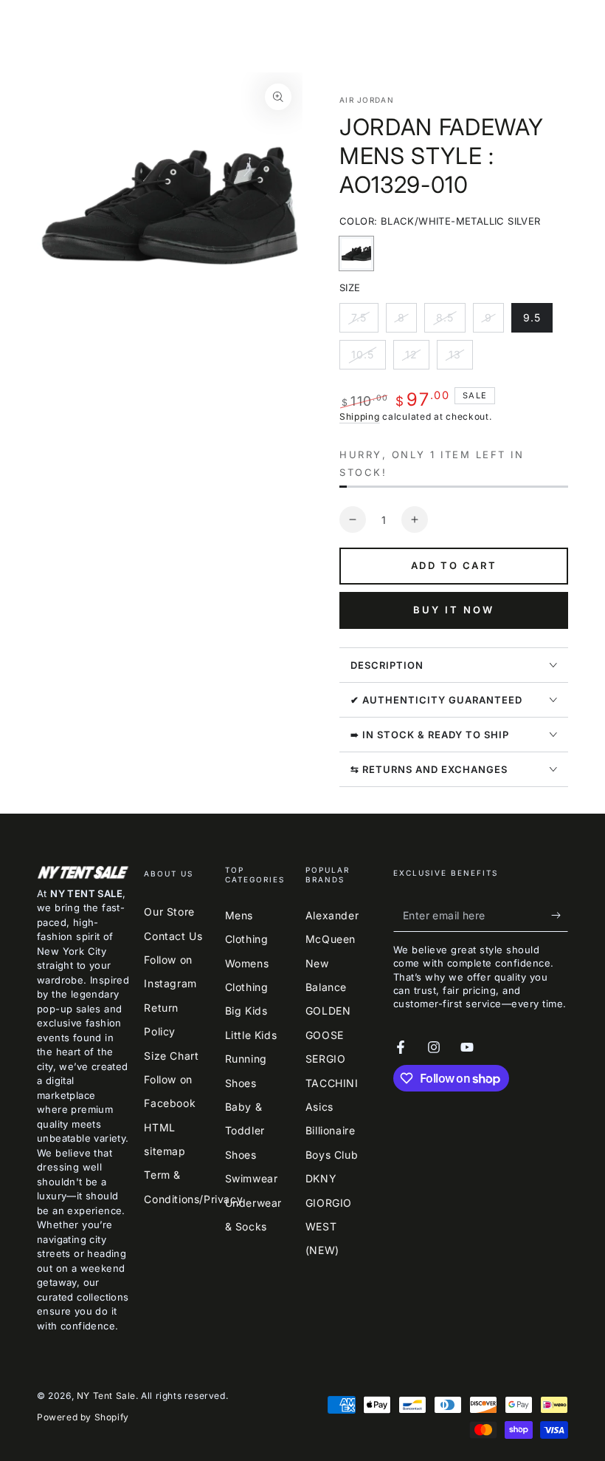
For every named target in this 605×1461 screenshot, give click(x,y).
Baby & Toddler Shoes (245, 1130)
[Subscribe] (559, 915)
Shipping (359, 416)
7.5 (364, 322)
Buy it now (453, 610)
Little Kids (251, 1035)
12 (416, 358)
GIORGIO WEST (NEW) (328, 1226)
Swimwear (251, 1178)
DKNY (320, 1178)
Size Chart (171, 1055)
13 (460, 358)
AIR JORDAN (366, 99)
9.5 (537, 322)
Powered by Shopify (83, 1417)
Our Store (169, 911)
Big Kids (246, 1010)
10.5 (368, 358)
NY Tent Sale (106, 1395)
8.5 (450, 322)
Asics (319, 1106)
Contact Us (173, 936)
